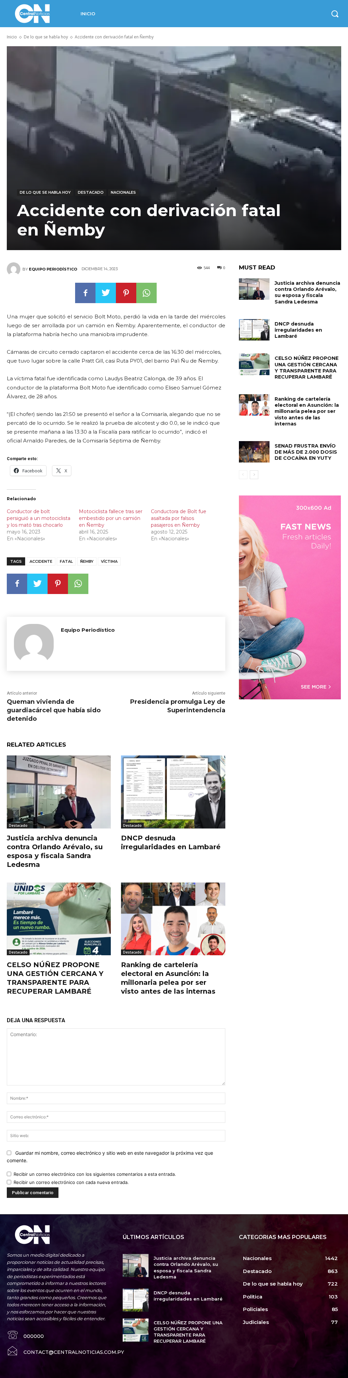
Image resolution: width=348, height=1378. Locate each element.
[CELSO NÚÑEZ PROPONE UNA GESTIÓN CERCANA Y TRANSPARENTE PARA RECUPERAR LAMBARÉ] (59, 919)
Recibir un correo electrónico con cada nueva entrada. (71, 1182)
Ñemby (86, 561)
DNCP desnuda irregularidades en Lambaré (298, 330)
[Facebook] (85, 293)
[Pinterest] (126, 293)
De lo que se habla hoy (46, 37)
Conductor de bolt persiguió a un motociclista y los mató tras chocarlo (38, 518)
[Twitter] (105, 293)
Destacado (91, 192)
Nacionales (123, 192)
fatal (66, 561)
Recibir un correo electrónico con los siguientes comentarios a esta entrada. (95, 1174)
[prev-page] (243, 474)
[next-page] (254, 474)
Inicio (12, 37)
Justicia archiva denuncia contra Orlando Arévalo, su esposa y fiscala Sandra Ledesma (307, 292)
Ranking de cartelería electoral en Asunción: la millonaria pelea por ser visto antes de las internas (307, 411)
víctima (109, 561)
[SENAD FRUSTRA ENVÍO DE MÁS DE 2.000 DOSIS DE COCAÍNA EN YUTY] (254, 452)
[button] (334, 13)
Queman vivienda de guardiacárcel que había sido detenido (54, 710)
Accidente (41, 561)
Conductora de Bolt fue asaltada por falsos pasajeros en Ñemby (178, 518)
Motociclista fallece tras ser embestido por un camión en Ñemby (110, 518)
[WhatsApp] (146, 293)
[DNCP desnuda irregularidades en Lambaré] (173, 791)
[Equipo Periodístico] (14, 269)
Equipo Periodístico (53, 269)
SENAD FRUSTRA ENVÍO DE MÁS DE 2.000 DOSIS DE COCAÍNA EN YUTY (306, 452)
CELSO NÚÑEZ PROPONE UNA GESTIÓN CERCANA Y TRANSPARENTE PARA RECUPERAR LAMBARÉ (306, 367)
